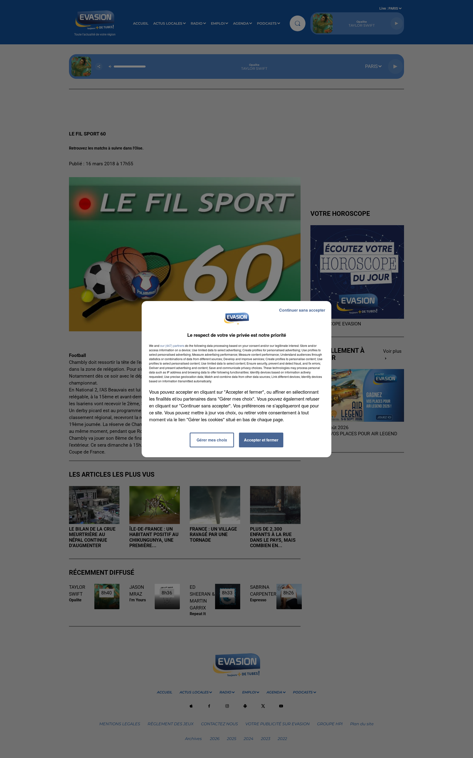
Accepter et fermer (261, 440)
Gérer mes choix (212, 440)
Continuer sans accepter (302, 310)
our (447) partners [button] (172, 345)
